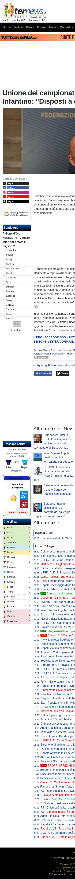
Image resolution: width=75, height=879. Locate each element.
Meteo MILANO (16, 478)
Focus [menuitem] (41, 27)
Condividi (45, 373)
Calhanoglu (11, 277)
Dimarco (10, 286)
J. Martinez (11, 250)
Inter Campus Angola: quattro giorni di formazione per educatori (59, 457)
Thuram (10, 309)
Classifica (10, 521)
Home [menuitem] (7, 27)
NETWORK (59, 858)
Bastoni (10, 264)
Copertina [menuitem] (66, 27)
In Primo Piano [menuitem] (24, 27)
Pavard (9, 255)
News (46, 350)
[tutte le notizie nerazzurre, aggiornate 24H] (25, 11)
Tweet (64, 373)
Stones (9, 314)
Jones (9, 300)
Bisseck (10, 318)
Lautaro (10, 291)
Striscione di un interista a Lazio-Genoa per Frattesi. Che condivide (58, 489)
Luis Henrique (13, 268)
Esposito (10, 296)
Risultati (17, 330)
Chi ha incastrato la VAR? (56, 538)
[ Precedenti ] (17, 470)
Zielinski (10, 305)
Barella (9, 273)
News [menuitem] (53, 27)
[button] (17, 324)
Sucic (9, 282)
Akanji (9, 259)
